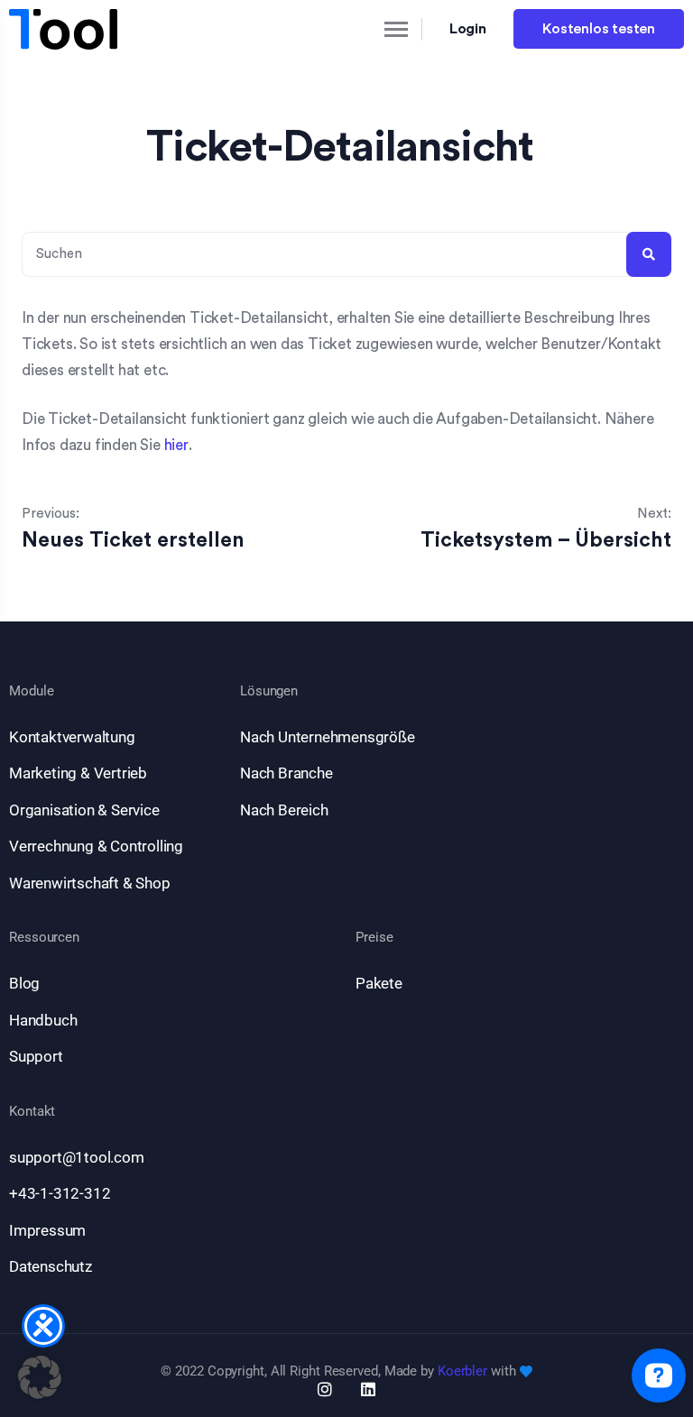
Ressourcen (44, 937)
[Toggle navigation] (381, 28)
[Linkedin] (368, 1389)
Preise (374, 937)
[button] (39, 1377)
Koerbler (462, 1371)
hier (176, 445)
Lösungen (269, 691)
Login (468, 29)
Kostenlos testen (598, 29)
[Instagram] (325, 1389)
